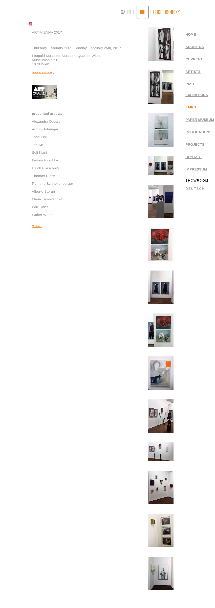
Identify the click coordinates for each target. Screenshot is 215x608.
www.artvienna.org (43, 72)
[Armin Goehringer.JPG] (161, 60)
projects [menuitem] (194, 144)
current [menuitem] (194, 59)
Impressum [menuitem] (196, 169)
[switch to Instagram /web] (30, 24)
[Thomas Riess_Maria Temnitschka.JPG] (161, 346)
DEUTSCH (195, 189)
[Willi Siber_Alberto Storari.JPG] (161, 546)
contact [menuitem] (193, 157)
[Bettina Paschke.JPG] (161, 146)
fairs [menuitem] (190, 107)
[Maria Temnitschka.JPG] (161, 260)
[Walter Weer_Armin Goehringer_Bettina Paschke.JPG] (161, 460)
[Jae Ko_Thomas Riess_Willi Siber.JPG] (161, 217)
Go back (37, 226)
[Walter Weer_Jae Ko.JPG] (161, 503)
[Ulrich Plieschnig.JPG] (161, 389)
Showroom (196, 180)
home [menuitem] (190, 34)
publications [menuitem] (198, 132)
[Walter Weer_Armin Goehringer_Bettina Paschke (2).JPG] (161, 432)
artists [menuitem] (193, 72)
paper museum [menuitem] (199, 120)
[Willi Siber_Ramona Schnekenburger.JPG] (161, 589)
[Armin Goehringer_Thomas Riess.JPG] (161, 103)
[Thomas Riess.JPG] (161, 303)
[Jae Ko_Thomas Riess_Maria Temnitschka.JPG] (161, 174)
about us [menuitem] (194, 47)
